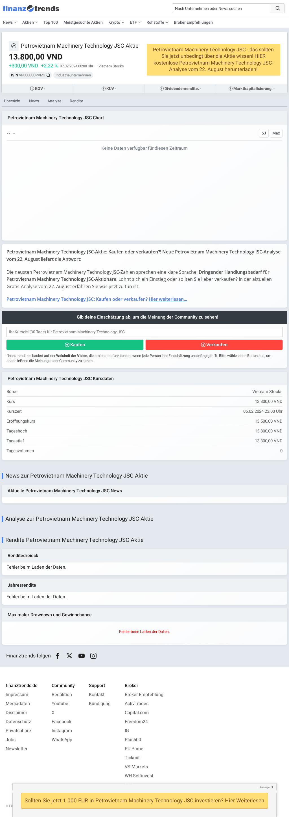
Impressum (17, 694)
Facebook (61, 721)
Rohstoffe (155, 22)
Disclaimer (16, 712)
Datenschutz (18, 721)
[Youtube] (81, 656)
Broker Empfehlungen (193, 22)
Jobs (11, 739)
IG (127, 730)
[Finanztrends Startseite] (31, 11)
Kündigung (100, 703)
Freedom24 (136, 721)
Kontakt (96, 694)
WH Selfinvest (139, 775)
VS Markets (136, 766)
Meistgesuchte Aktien (83, 22)
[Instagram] (93, 656)
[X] (70, 656)
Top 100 (50, 22)
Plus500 (133, 739)
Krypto (114, 22)
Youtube (60, 703)
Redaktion (62, 694)
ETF (133, 22)
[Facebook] (57, 656)
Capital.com (137, 712)
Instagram (62, 730)
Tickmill (133, 757)
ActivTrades (136, 703)
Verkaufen (216, 344)
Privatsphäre (18, 730)
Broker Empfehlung (144, 694)
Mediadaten (18, 703)
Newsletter (16, 748)
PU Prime (134, 748)
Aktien (28, 22)
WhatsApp (62, 739)
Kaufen (77, 344)
